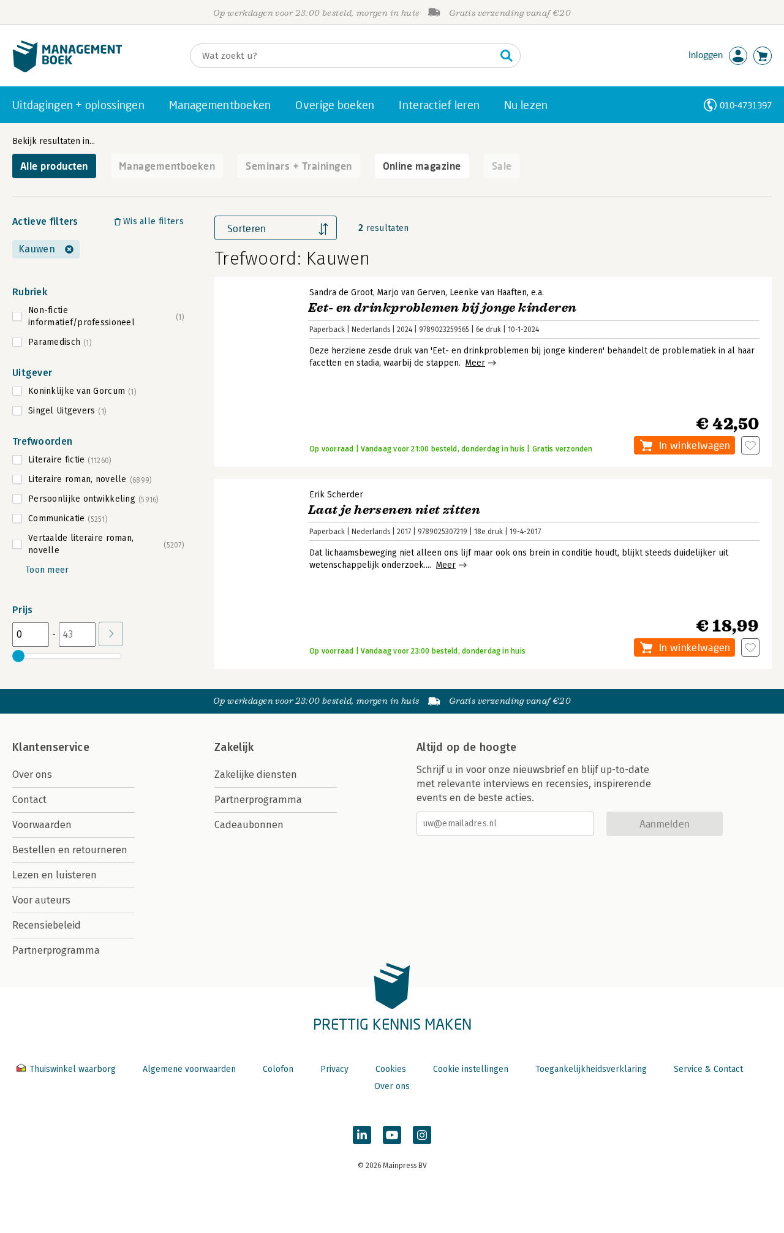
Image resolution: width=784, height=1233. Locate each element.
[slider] (18, 656)
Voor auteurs (41, 900)
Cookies (390, 1069)
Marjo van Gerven (411, 292)
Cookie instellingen (470, 1069)
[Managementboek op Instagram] (422, 1135)
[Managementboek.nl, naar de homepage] (67, 69)
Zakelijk (234, 747)
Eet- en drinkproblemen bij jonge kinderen (442, 307)
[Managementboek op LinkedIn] (362, 1135)
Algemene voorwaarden (189, 1069)
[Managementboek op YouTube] (392, 1135)
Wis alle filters (153, 221)
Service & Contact (708, 1069)
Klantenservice (50, 747)
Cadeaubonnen (249, 825)
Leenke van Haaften (488, 292)
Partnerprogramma (56, 950)
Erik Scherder (336, 494)
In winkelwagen (694, 445)
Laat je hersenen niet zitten (394, 510)
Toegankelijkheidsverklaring (591, 1069)
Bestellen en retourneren (69, 850)
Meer (475, 363)
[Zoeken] (506, 55)
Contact (29, 799)
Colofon (278, 1069)
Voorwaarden (42, 825)
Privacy (334, 1069)
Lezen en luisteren (54, 875)
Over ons (32, 774)
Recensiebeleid (46, 925)
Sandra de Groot (341, 292)
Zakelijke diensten (255, 774)
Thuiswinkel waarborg (72, 1069)
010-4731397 (746, 105)
